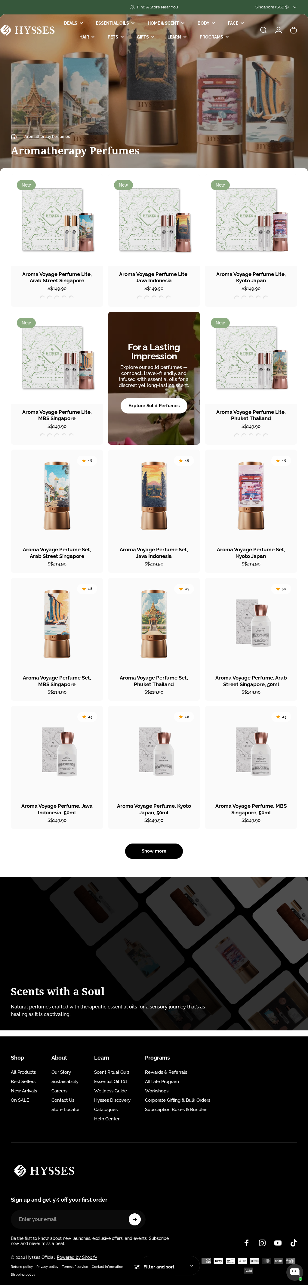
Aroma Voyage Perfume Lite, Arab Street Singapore (57, 277)
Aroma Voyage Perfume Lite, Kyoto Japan (251, 277)
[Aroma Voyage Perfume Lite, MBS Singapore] (57, 358)
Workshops (156, 1091)
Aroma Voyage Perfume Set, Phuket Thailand (154, 681)
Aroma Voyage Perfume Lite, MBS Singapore (57, 415)
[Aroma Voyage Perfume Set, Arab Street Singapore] (57, 496)
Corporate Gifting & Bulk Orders (177, 1100)
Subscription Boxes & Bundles (176, 1109)
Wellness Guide (110, 1091)
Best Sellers (23, 1081)
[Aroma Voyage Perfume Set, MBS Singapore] (57, 624)
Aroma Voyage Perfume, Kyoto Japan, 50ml (154, 809)
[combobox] (276, 7)
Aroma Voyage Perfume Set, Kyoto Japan (251, 553)
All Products (23, 1072)
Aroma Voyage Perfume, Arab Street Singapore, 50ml (251, 681)
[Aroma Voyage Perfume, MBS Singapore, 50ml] (251, 752)
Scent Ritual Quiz (111, 1072)
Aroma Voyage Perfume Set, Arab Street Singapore (57, 553)
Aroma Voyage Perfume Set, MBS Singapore (57, 681)
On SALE (20, 1100)
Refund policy (22, 1267)
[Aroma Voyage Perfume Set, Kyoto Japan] (251, 496)
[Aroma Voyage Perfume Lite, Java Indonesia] (154, 220)
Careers (59, 1091)
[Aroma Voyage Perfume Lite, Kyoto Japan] (251, 220)
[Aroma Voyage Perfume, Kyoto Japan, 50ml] (154, 752)
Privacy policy (47, 1267)
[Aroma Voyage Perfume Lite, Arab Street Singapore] (57, 220)
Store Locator (65, 1109)
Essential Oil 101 (110, 1081)
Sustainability (65, 1081)
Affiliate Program (162, 1081)
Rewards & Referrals (166, 1072)
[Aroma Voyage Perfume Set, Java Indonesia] (154, 496)
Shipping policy (23, 1274)
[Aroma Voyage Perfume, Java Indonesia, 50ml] (57, 752)
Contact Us (62, 1100)
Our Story (61, 1072)
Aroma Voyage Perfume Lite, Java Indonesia (154, 277)
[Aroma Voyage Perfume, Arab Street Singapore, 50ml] (251, 624)
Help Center (106, 1119)
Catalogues (106, 1109)
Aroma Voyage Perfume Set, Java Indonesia (154, 553)
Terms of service (75, 1267)
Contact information (107, 1267)
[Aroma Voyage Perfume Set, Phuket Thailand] (154, 624)
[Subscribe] (135, 1219)
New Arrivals (24, 1091)
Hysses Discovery (112, 1100)
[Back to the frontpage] (14, 137)
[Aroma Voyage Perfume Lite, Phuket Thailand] (251, 358)
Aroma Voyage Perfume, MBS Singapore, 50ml (251, 809)
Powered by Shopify (77, 1257)
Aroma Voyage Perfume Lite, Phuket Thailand (251, 415)
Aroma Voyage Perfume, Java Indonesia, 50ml (57, 809)
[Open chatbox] (294, 1272)
